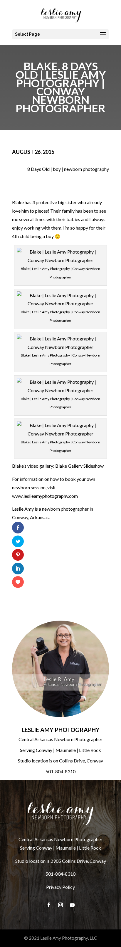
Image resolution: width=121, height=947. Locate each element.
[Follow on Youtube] (72, 905)
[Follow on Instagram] (60, 905)
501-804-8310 (60, 771)
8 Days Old (38, 169)
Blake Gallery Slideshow (79, 466)
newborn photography (86, 169)
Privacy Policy (60, 887)
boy (57, 169)
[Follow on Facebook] (48, 905)
